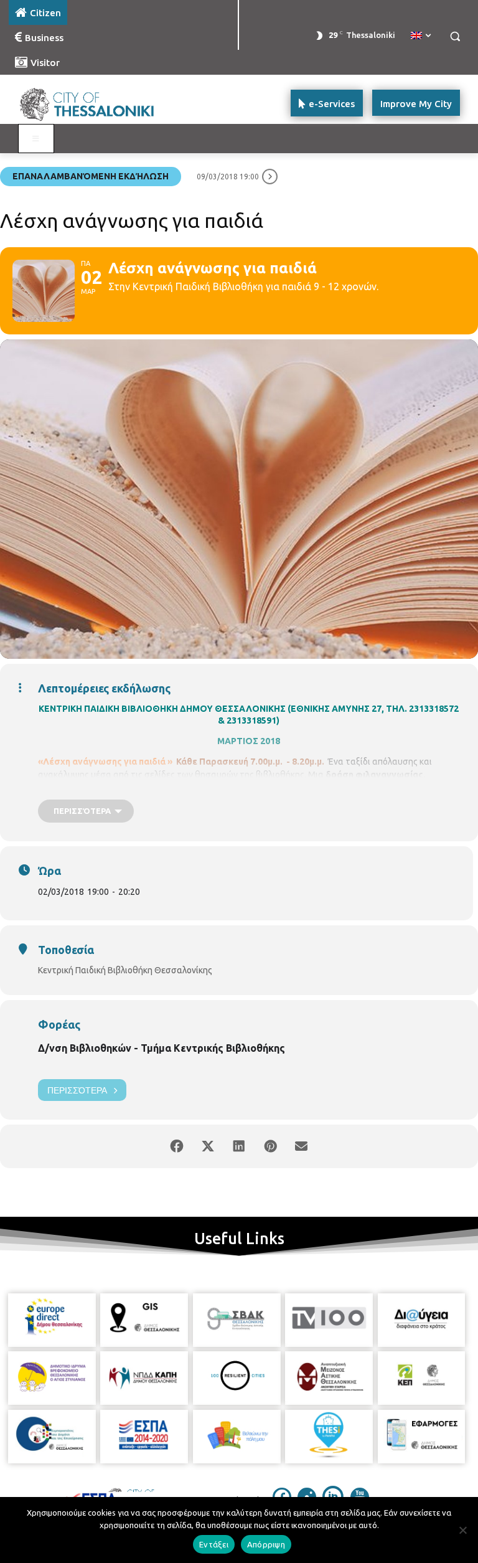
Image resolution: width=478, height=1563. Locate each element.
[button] (454, 36)
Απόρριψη (266, 1544)
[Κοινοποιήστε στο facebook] (176, 1146)
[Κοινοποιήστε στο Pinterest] (270, 1146)
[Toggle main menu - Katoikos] (36, 139)
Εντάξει (213, 1544)
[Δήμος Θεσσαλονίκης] (93, 103)
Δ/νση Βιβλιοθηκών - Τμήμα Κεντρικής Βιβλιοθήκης (161, 1048)
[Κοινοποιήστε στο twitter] (207, 1146)
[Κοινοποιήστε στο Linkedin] (239, 1146)
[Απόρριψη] (462, 1530)
